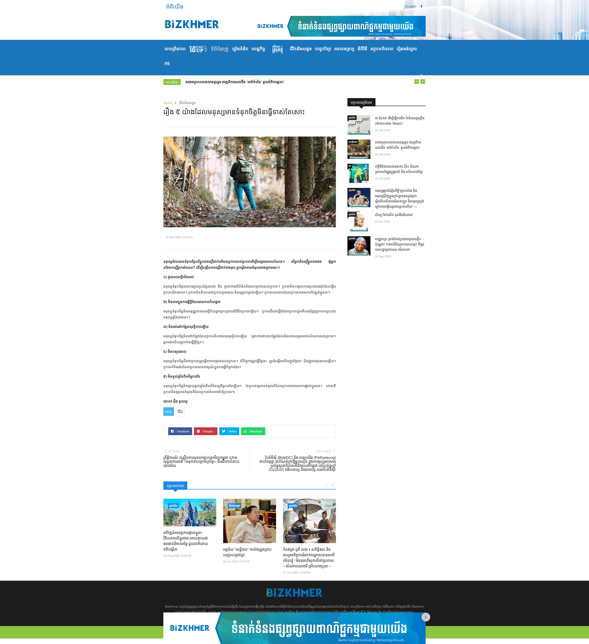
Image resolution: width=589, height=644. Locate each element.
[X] (294, 627)
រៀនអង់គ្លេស (407, 49)
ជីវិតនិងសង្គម (301, 49)
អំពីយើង (174, 6)
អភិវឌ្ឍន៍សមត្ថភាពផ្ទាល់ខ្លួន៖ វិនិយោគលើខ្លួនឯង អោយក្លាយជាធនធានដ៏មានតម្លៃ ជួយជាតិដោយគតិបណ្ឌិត (185, 541)
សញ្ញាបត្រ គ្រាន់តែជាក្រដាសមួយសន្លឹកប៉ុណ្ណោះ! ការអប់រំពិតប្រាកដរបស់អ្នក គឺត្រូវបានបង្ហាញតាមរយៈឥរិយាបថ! (399, 244)
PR (167, 64)
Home (167, 102)
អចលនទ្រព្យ (344, 49)
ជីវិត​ (180, 411)
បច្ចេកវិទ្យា (323, 49)
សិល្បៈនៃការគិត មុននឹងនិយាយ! (394, 214)
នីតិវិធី (362, 49)
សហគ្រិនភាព (175, 49)
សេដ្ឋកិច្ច (258, 49)
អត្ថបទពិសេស (381, 49)
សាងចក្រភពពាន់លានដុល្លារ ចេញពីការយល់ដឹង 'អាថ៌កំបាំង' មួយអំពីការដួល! (234, 81)
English (411, 6)
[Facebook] (421, 6)
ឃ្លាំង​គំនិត (240, 49)
